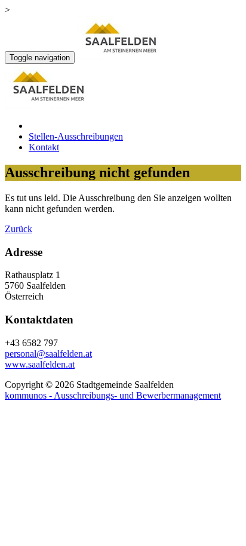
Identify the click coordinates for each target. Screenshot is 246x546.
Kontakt (44, 147)
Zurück (18, 229)
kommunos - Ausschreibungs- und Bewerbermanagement (113, 395)
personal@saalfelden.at (48, 353)
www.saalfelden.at (40, 364)
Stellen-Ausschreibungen (76, 136)
